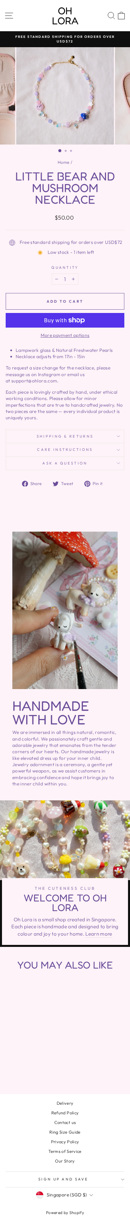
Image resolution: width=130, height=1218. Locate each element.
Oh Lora (65, 16)
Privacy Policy (65, 1141)
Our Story (65, 1161)
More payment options (65, 335)
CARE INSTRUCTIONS (65, 449)
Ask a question (64, 463)
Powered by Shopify (65, 1212)
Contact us (65, 1122)
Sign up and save (63, 1179)
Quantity (65, 267)
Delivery (65, 1103)
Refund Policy (65, 1112)
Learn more (98, 934)
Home (63, 162)
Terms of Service (65, 1151)
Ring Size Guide (64, 1132)
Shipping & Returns (65, 436)
